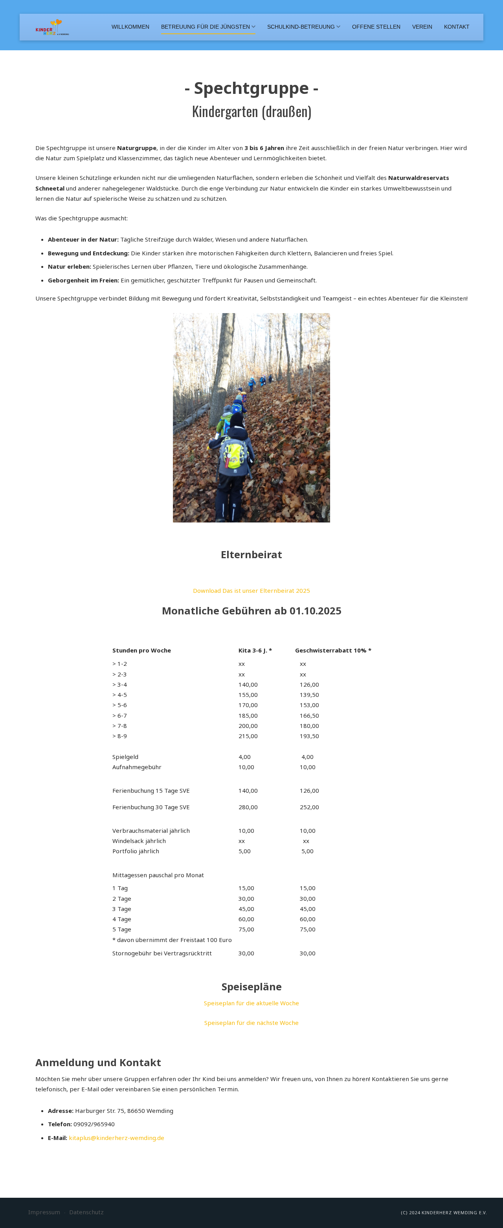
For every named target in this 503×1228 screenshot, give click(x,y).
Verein (422, 27)
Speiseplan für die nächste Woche (251, 1022)
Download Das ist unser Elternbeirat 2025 (251, 590)
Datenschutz (86, 1212)
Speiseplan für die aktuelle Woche (251, 1003)
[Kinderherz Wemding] (52, 27)
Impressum (44, 1212)
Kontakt (457, 27)
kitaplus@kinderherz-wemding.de (116, 1138)
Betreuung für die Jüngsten (205, 27)
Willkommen (130, 27)
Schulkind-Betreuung (301, 27)
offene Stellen (376, 27)
